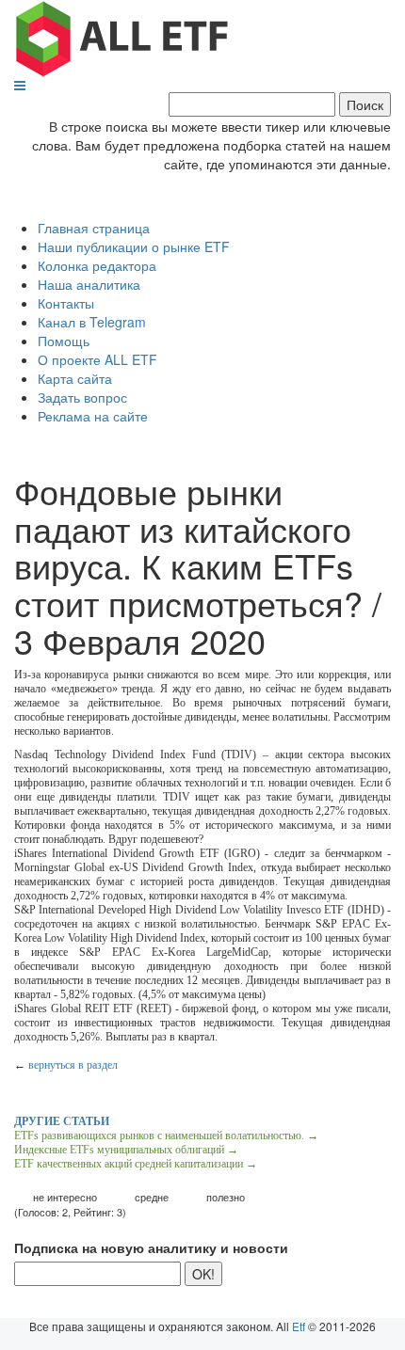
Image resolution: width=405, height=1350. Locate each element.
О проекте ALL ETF (97, 359)
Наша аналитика (89, 284)
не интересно (65, 1197)
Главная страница (94, 227)
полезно (225, 1197)
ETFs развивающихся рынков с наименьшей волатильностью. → (166, 1135)
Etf (298, 1326)
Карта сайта (75, 378)
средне (152, 1197)
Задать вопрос (82, 397)
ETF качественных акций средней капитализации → (135, 1163)
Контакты (66, 303)
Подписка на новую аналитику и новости (151, 1247)
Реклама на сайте (93, 415)
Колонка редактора (97, 265)
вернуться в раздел (73, 1065)
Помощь (63, 340)
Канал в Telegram (92, 321)
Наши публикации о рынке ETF (134, 246)
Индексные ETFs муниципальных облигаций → (126, 1149)
